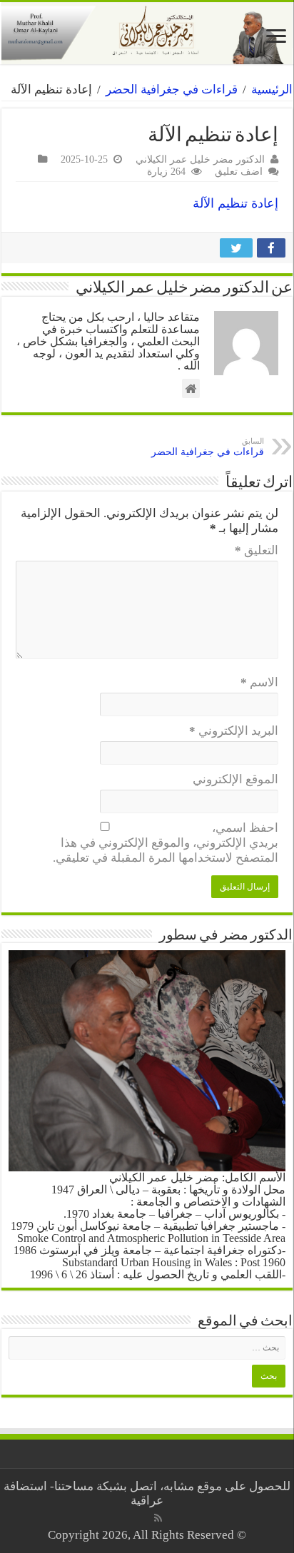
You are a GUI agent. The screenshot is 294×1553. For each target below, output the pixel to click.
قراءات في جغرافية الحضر (172, 89)
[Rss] (158, 1518)
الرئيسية (272, 89)
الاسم (259, 682)
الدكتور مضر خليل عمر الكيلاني (200, 159)
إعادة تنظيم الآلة (235, 203)
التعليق (256, 550)
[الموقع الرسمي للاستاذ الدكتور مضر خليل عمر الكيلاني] (147, 33)
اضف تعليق (239, 171)
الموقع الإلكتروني (235, 779)
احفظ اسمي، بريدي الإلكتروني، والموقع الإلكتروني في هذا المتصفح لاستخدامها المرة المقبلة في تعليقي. (165, 843)
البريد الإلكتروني (233, 731)
